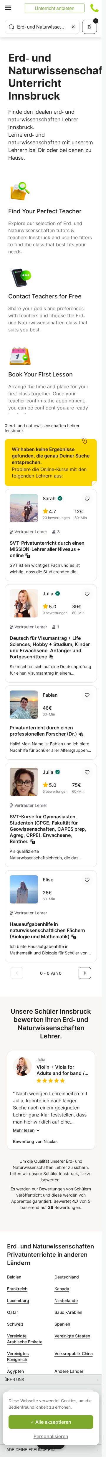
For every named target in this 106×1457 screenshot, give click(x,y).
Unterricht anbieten (54, 8)
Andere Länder (68, 1371)
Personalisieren (51, 1436)
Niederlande (66, 1300)
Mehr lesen (23, 1130)
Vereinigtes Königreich (18, 1356)
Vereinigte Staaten (72, 1335)
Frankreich (17, 1288)
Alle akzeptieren (52, 1422)
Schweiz (15, 1324)
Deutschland (66, 1276)
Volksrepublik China (73, 1353)
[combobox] (42, 27)
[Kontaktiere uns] (94, 8)
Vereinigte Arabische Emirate (24, 1338)
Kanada (61, 1288)
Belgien (14, 1276)
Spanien (62, 1324)
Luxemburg (18, 1300)
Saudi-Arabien (68, 1312)
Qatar (12, 1312)
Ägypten (15, 1371)
